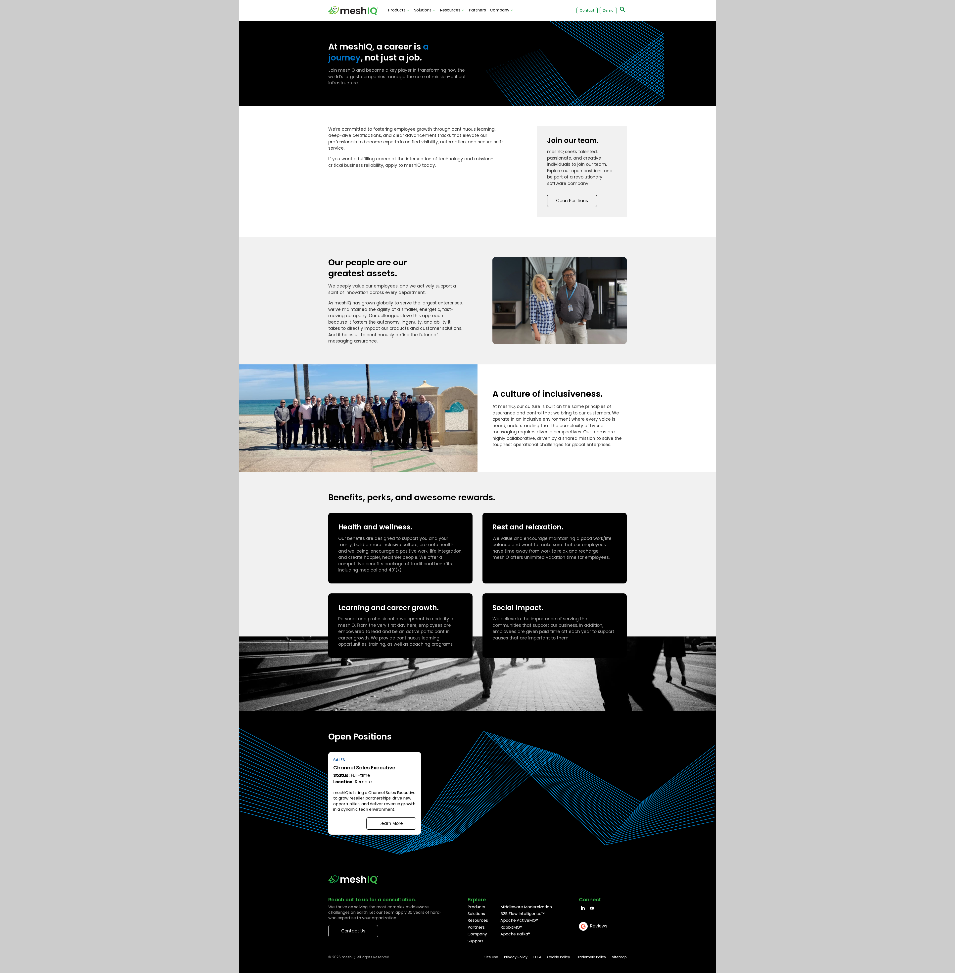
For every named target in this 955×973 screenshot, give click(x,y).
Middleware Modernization (526, 907)
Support (475, 941)
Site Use (491, 957)
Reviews (598, 926)
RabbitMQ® (511, 927)
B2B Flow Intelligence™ (522, 913)
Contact (587, 10)
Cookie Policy (558, 957)
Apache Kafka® (515, 934)
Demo (608, 10)
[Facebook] (583, 908)
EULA (537, 957)
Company (499, 10)
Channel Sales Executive (374, 793)
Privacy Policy (515, 957)
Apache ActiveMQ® (519, 920)
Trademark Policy (591, 957)
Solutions (422, 10)
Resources (450, 10)
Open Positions (572, 201)
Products (397, 10)
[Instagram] (592, 908)
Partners (477, 10)
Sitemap (619, 957)
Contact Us (353, 931)
